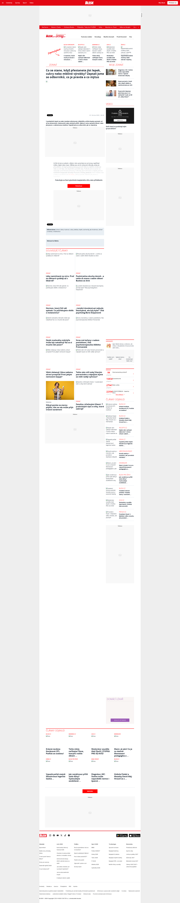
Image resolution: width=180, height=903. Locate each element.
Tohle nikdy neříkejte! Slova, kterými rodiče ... (97, 57)
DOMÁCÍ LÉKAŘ (115, 699)
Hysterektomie (116, 378)
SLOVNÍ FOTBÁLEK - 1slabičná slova (120, 392)
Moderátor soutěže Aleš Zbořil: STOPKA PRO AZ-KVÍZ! (125, 504)
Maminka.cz (95, 44)
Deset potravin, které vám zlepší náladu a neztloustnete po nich (125, 83)
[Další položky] (138, 27)
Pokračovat (78, 186)
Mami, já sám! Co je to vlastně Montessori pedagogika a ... (126, 467)
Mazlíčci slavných (109, 37)
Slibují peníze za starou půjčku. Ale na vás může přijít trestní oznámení (59, 407)
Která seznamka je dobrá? (119, 372)
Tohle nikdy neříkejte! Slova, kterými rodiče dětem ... (76, 751)
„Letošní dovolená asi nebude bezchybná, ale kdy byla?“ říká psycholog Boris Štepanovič (90, 310)
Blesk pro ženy (124, 475)
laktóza (76, 229)
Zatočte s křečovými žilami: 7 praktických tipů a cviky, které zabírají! (90, 406)
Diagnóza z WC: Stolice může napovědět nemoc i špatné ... (100, 776)
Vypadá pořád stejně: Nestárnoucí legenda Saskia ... (126, 443)
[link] (50, 835)
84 (109, 372)
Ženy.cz (123, 44)
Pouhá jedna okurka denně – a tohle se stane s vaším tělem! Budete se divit (90, 278)
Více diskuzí (119, 394)
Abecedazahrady (125, 451)
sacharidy (86, 229)
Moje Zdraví (95, 759)
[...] (75, 96)
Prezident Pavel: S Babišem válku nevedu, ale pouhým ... (126, 516)
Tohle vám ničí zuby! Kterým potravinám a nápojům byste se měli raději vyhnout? (89, 374)
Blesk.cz (122, 404)
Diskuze (108, 370)
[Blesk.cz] (89, 2)
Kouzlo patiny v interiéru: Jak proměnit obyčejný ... (126, 455)
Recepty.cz (81, 44)
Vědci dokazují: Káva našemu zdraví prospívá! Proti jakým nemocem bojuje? (59, 374)
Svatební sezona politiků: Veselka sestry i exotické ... (125, 492)
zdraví (58, 229)
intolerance (56, 231)
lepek (80, 229)
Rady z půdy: (116, 385)
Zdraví (53, 64)
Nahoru (90, 791)
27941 (108, 385)
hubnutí (66, 229)
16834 (108, 379)
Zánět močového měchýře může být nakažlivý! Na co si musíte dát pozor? (59, 342)
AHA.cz (109, 44)
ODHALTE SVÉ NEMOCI (120, 720)
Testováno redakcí (86, 37)
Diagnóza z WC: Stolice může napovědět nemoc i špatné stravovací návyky (125, 72)
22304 (108, 392)
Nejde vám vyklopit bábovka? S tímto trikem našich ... (125, 432)
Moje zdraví (116, 64)
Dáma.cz (122, 439)
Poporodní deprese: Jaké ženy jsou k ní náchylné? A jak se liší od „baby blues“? (125, 94)
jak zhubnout (94, 229)
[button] (122, 835)
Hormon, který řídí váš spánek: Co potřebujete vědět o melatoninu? (60, 310)
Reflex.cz (122, 512)
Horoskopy (98, 37)
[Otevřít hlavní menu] (2, 3)
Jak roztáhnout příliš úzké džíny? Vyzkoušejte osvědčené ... (125, 480)
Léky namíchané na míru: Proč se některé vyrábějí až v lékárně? (60, 278)
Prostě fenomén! (122, 37)
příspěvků (108, 375)
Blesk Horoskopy (69, 44)
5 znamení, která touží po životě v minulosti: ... (69, 57)
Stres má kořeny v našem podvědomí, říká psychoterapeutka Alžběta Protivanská (88, 343)
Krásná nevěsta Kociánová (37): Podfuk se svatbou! (126, 408)
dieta (62, 229)
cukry (71, 229)
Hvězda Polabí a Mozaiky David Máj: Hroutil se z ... (125, 420)
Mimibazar (123, 463)
